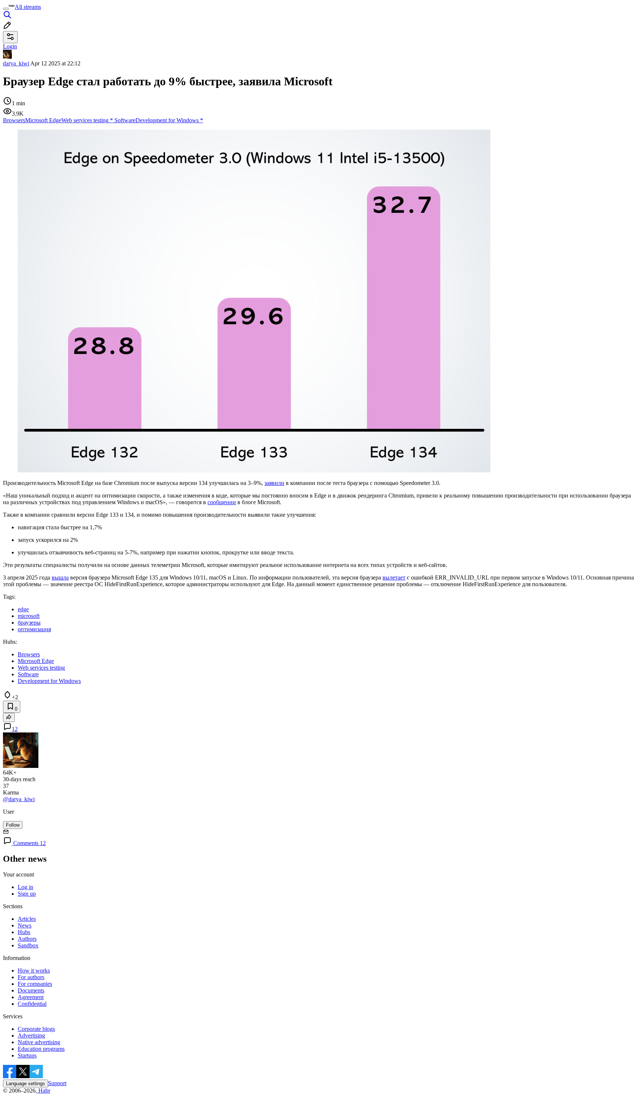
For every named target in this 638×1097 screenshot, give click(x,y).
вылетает (394, 577)
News (24, 925)
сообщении (221, 502)
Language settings (25, 1083)
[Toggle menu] (6, 9)
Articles (27, 919)
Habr (43, 1090)
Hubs (24, 932)
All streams (28, 7)
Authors (27, 939)
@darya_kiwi (19, 799)
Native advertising (39, 1042)
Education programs (41, 1049)
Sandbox (28, 945)
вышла (60, 577)
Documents (31, 990)
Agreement (31, 997)
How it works (34, 970)
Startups (27, 1055)
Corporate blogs (36, 1029)
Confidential (32, 1004)
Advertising (31, 1035)
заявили (274, 483)
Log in (25, 887)
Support (57, 1083)
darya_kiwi (16, 63)
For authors (31, 977)
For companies (35, 984)
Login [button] (10, 46)
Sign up (27, 894)
